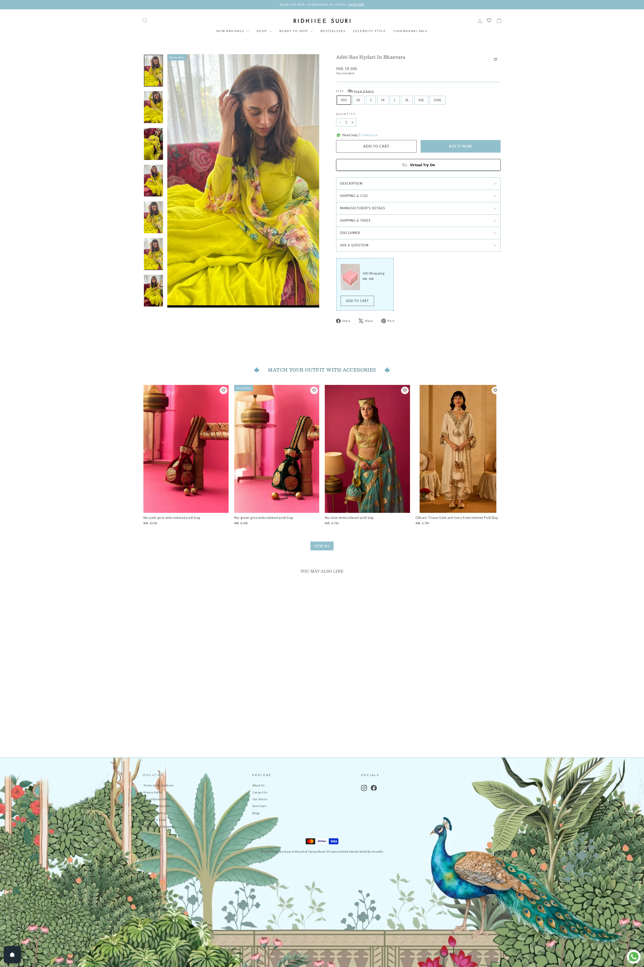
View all (322, 546)
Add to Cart (357, 301)
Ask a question (354, 245)
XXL (421, 100)
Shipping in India (154, 819)
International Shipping (158, 826)
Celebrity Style (369, 31)
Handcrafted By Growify (366, 851)
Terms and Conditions (158, 785)
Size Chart (259, 806)
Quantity (346, 113)
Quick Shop (186, 708)
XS (358, 100)
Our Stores (259, 799)
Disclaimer (350, 233)
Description (351, 183)
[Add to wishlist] (495, 59)
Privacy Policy (152, 792)
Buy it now (460, 146)
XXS (344, 100)
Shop (262, 31)
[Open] (12, 954)
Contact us (369, 135)
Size (355, 90)
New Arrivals (230, 31)
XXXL (437, 100)
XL (407, 100)
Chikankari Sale (410, 31)
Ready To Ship (294, 31)
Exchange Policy (154, 813)
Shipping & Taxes (355, 220)
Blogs (256, 813)
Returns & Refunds (156, 806)
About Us (258, 785)
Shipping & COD (354, 196)
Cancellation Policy (156, 799)
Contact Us (259, 792)
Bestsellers (332, 31)
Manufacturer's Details (362, 208)
